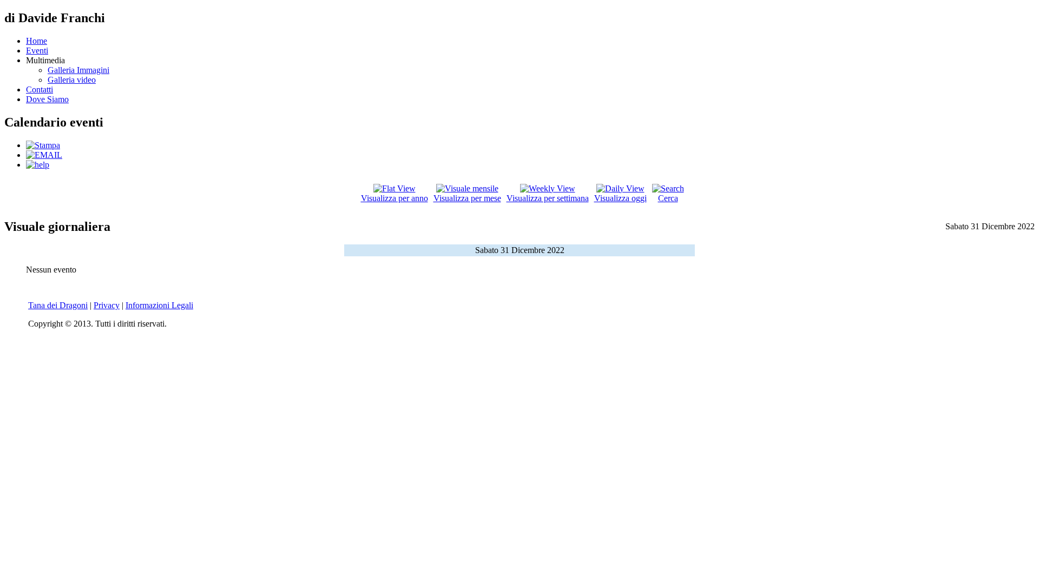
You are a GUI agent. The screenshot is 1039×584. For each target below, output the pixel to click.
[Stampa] (43, 145)
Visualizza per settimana (548, 198)
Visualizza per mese (467, 198)
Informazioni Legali (159, 305)
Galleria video (72, 79)
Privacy (107, 305)
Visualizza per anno (394, 198)
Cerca (668, 198)
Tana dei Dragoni (58, 305)
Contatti (39, 89)
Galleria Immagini (78, 70)
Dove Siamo (47, 99)
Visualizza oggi (620, 198)
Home (36, 40)
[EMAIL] (44, 155)
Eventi (37, 50)
